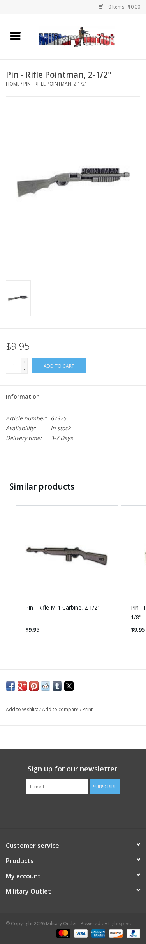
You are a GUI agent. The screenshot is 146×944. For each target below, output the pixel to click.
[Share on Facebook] (10, 686)
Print (88, 709)
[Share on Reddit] (45, 686)
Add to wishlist (22, 709)
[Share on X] (69, 686)
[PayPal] (132, 933)
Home (12, 83)
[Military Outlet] (88, 36)
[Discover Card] (115, 933)
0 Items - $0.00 (123, 7)
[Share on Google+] (22, 686)
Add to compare (61, 709)
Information (23, 396)
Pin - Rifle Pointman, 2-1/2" (55, 83)
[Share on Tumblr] (57, 686)
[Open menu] (15, 35)
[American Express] (97, 933)
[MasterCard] (62, 933)
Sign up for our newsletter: (73, 769)
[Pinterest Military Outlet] (87, 810)
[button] (8, 575)
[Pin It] (34, 686)
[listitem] (67, 574)
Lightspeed (120, 923)
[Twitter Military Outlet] (73, 810)
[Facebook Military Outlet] (59, 810)
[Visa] (80, 933)
